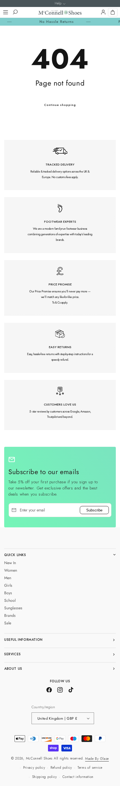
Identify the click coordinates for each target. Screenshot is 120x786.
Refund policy (61, 767)
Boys (8, 593)
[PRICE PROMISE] (60, 288)
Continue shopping (60, 105)
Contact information (78, 776)
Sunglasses (13, 608)
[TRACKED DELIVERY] (60, 165)
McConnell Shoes (39, 758)
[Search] (14, 12)
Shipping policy (44, 776)
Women (10, 570)
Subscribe (94, 510)
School (10, 600)
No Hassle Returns (50, 21)
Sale (7, 623)
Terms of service (90, 767)
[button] (5, 12)
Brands (10, 615)
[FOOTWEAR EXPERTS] (60, 225)
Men (7, 578)
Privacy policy (34, 767)
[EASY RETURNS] (60, 348)
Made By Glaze (97, 758)
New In (10, 563)
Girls (8, 585)
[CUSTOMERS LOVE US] (60, 405)
